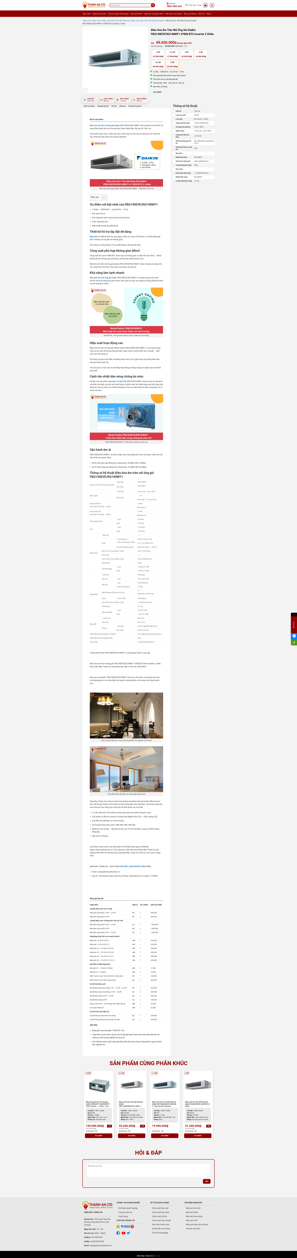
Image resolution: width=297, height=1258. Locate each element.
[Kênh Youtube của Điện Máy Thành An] (124, 1233)
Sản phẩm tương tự (134, 106)
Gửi (206, 1181)
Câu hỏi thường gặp (160, 1233)
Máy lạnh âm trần (99, 14)
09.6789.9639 (96, 1237)
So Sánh (157, 92)
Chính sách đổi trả (159, 1216)
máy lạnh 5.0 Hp (115, 381)
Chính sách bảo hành (160, 1212)
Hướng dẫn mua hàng (161, 1228)
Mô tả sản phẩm (89, 106)
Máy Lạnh (86, 14)
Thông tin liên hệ (125, 1212)
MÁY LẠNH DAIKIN (132, 866)
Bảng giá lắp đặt (103, 106)
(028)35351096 (97, 1241)
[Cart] (205, 5)
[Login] (212, 5)
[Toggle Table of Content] (102, 197)
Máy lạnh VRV (192, 1220)
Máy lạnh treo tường (194, 1216)
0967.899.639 (174, 6)
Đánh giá (122, 106)
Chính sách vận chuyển (161, 1220)
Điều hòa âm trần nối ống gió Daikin (104, 125)
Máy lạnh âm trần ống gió (100, 278)
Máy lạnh (93, 236)
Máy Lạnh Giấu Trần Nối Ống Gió (115, 21)
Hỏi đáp (114, 106)
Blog (208, 14)
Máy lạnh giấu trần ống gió (118, 14)
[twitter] (129, 1233)
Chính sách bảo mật (160, 1208)
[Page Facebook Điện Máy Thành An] (118, 1233)
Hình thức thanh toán (160, 1224)
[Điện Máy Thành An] (94, 5)
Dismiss (157, 1256)
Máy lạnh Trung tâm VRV (153, 14)
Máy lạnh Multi (136, 14)
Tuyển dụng (123, 1216)
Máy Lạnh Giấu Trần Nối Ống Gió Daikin (147, 21)
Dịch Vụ (201, 14)
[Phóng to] (85, 90)
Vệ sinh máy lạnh (193, 1228)
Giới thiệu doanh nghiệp (128, 1208)
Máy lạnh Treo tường (173, 14)
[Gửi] (153, 5)
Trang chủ (86, 21)
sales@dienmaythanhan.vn (101, 1245)
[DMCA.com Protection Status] (118, 1226)
